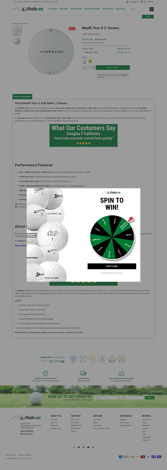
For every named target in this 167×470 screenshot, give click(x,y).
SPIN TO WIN (112, 266)
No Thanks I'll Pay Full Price (112, 273)
